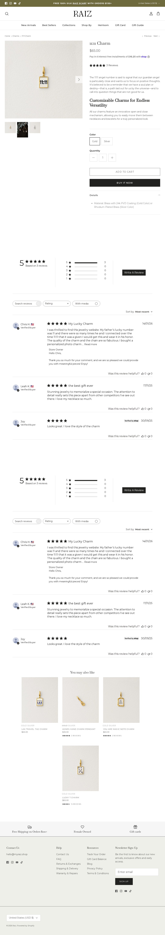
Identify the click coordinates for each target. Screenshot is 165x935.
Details (94, 195)
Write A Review (134, 272)
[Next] (78, 79)
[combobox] (57, 303)
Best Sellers (49, 25)
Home (7, 36)
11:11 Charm (26, 36)
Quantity (95, 150)
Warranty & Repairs (67, 873)
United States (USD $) (147, 3)
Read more (90, 344)
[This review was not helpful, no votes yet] (149, 373)
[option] (43, 79)
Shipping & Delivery (67, 868)
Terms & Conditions (98, 873)
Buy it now (125, 182)
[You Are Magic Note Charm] (121, 700)
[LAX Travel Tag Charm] (40, 700)
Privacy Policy (95, 868)
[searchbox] (24, 303)
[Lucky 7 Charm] (80, 768)
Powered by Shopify (25, 926)
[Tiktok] (19, 3)
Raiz (14, 926)
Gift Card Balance (97, 859)
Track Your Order (96, 854)
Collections (68, 25)
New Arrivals (28, 25)
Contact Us (62, 854)
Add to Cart (125, 171)
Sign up (124, 881)
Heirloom (103, 25)
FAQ (58, 859)
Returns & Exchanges (68, 863)
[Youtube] (15, 3)
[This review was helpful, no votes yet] (142, 373)
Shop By (87, 25)
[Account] (150, 14)
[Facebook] (6, 3)
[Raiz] (82, 13)
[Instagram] (10, 3)
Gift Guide (138, 25)
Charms (16, 36)
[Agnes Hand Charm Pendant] (80, 700)
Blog (89, 863)
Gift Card (120, 25)
